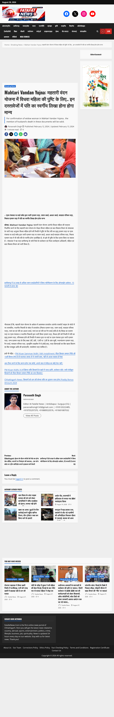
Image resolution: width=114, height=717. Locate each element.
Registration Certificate (99, 647)
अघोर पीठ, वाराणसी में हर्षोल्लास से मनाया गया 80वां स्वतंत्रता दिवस (47, 500)
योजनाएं (74, 31)
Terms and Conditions (79, 647)
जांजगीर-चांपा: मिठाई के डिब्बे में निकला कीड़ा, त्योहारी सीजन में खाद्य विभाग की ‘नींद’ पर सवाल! (96, 588)
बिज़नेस (71, 25)
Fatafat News (12, 597)
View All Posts (32, 415)
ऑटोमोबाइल (81, 25)
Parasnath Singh (15, 126)
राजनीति (41, 25)
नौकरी (22, 31)
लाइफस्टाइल (48, 31)
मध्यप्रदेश (26, 25)
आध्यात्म (6, 36)
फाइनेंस (63, 25)
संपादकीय (83, 31)
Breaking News (10, 86)
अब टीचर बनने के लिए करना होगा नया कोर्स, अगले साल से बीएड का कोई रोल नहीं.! (33, 363)
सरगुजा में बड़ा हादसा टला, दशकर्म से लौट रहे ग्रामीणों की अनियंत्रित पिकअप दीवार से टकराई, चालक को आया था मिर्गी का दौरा (47, 514)
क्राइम (50, 25)
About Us (7, 647)
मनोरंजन (30, 31)
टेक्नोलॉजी (7, 31)
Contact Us (56, 650)
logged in (19, 479)
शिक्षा (15, 31)
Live (108, 31)
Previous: (21, 459)
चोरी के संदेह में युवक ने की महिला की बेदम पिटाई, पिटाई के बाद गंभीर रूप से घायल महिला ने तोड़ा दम (43, 588)
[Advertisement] (40, 66)
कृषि (56, 25)
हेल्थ (57, 31)
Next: (57, 459)
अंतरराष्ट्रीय (6, 25)
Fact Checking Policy (60, 647)
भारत (34, 25)
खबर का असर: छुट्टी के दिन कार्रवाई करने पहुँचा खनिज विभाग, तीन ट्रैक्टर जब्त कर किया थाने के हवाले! (10, 514)
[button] (97, 31)
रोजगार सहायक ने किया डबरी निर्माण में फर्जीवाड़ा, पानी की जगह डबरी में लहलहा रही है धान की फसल (16, 589)
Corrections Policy (30, 647)
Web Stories (25, 36)
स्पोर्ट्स (38, 31)
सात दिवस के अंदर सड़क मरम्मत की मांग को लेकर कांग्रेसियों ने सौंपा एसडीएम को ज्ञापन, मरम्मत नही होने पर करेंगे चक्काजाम (10, 500)
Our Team (17, 647)
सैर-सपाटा (65, 31)
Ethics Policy (45, 647)
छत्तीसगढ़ (16, 25)
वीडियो (14, 36)
